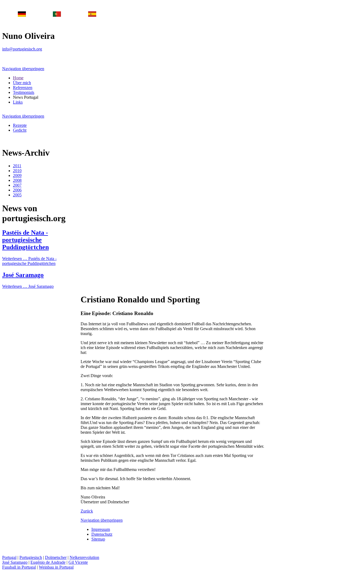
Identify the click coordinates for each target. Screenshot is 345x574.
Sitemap (98, 539)
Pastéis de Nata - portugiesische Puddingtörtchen (25, 240)
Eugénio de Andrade (47, 562)
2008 (17, 180)
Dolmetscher (56, 557)
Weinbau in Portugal (56, 567)
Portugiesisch (30, 557)
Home (18, 78)
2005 (17, 195)
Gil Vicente (78, 562)
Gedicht (19, 130)
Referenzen (22, 87)
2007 (17, 185)
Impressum (100, 529)
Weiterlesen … (29, 261)
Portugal (9, 557)
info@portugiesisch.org (22, 49)
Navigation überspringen (23, 68)
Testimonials (23, 92)
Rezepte (20, 125)
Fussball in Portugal (19, 567)
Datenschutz (101, 534)
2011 (17, 165)
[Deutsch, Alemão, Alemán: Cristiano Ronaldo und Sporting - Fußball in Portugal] (22, 15)
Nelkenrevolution (84, 557)
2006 (17, 190)
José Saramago (23, 274)
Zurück (87, 511)
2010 (17, 170)
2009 (17, 175)
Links (18, 102)
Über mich (22, 82)
